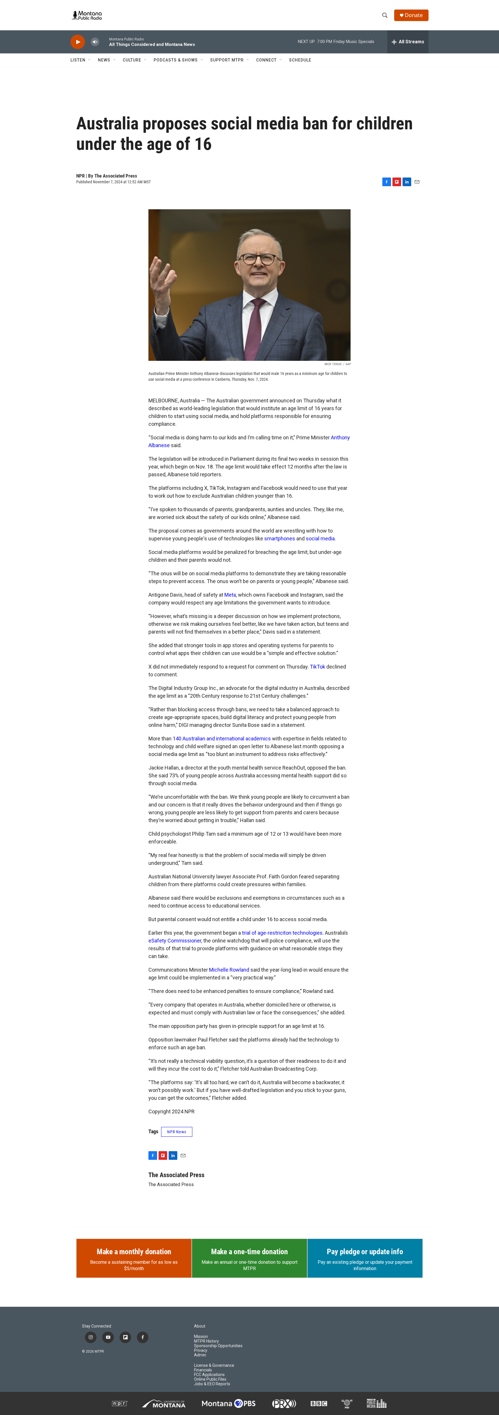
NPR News (176, 1132)
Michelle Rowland (229, 970)
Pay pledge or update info (365, 1251)
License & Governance (214, 1365)
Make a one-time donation (249, 1251)
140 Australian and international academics (222, 738)
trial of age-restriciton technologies (282, 933)
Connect (266, 60)
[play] (77, 42)
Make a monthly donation (134, 1251)
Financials (203, 1370)
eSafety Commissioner (174, 941)
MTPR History (206, 1341)
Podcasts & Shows (176, 60)
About (199, 1326)
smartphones (279, 538)
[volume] (95, 42)
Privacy (200, 1350)
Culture (132, 60)
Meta (230, 595)
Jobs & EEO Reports (212, 1384)
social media (320, 538)
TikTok (317, 667)
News (104, 60)
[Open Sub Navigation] (89, 60)
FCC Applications (209, 1375)
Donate (414, 15)
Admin (200, 1355)
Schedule (300, 60)
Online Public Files (210, 1379)
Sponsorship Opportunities (218, 1346)
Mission (201, 1336)
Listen (77, 60)
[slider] (104, 42)
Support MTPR (227, 60)
